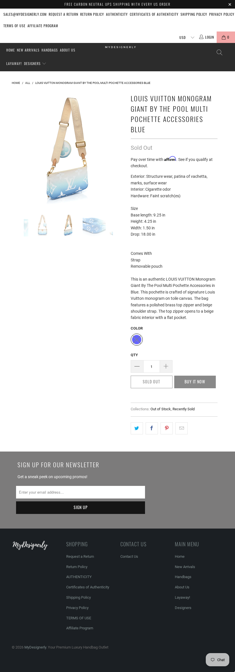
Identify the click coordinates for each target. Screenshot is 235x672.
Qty (134, 355)
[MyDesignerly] (120, 47)
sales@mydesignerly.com (25, 14)
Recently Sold (184, 409)
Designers (33, 63)
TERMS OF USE (14, 25)
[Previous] (17, 148)
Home (10, 50)
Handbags (50, 50)
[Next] (119, 148)
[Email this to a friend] (181, 428)
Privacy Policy (221, 14)
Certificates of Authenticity (154, 14)
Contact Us (129, 556)
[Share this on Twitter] (137, 428)
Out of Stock (160, 409)
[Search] (219, 52)
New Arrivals (28, 50)
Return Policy (92, 14)
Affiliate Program (43, 25)
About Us (67, 50)
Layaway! (14, 63)
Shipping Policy (194, 14)
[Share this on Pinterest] (166, 428)
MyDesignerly (35, 647)
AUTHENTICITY (117, 14)
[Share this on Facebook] (152, 428)
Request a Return (63, 14)
